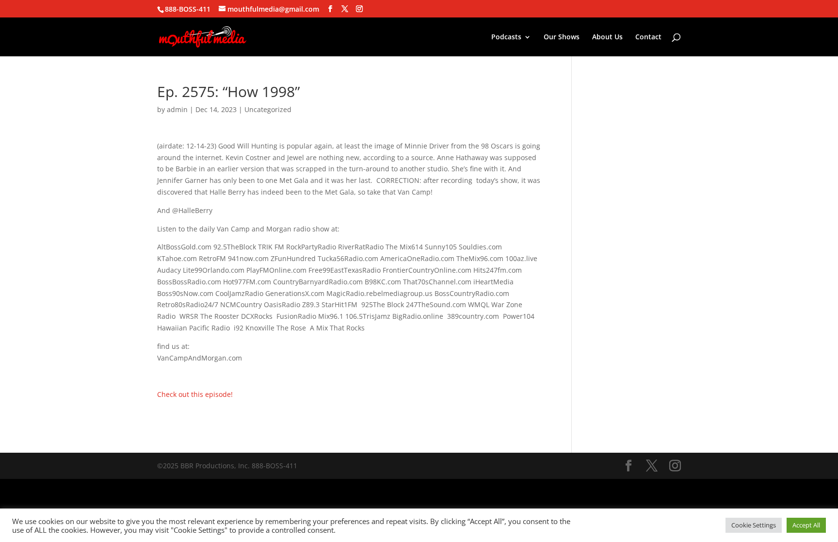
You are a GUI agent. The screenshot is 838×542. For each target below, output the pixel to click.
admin (177, 109)
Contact (648, 37)
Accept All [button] (806, 525)
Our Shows (562, 37)
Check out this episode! (195, 394)
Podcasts (506, 37)
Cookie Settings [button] (753, 525)
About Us (607, 37)
